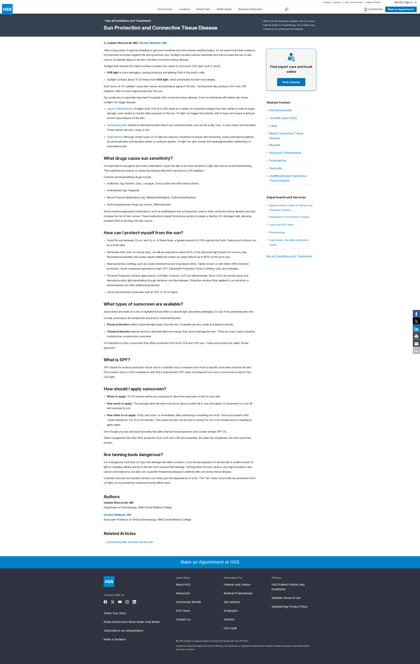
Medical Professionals (238, 593)
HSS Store (183, 610)
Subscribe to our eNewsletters (123, 630)
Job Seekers (232, 602)
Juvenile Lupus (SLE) (283, 118)
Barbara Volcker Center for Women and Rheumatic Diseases (290, 208)
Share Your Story (115, 613)
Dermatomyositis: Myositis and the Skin (130, 542)
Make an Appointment (401, 9)
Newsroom (183, 593)
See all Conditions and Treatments (128, 20)
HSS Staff (230, 628)
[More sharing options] (416, 350)
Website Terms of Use (286, 598)
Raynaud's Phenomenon (285, 152)
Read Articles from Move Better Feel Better (132, 622)
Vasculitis (275, 168)
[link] (416, 313)
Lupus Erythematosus (120, 108)
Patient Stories (373, 2)
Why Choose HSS (353, 2)
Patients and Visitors (237, 584)
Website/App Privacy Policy (290, 606)
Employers (231, 610)
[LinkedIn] (136, 601)
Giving (327, 2)
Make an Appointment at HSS (210, 562)
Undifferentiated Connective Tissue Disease (288, 178)
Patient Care (203, 9)
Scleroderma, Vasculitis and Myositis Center (289, 242)
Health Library (224, 9)
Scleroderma (114, 137)
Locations (184, 9)
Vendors (229, 619)
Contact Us (183, 619)
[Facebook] (107, 601)
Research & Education (250, 9)
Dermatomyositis (117, 125)
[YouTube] (121, 601)
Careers (337, 2)
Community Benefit (188, 602)
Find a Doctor (165, 9)
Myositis (274, 145)
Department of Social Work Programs (289, 216)
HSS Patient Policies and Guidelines (288, 587)
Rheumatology (277, 232)
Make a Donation (115, 639)
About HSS (183, 584)
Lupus (273, 125)
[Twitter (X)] (114, 601)
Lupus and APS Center (281, 224)
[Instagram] (129, 601)
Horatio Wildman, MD (153, 43)
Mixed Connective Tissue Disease (286, 136)
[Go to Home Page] (109, 581)
